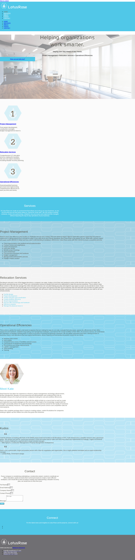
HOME (6, 11)
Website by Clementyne (19, 547)
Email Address (5, 487)
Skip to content (4, 1)
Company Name (5, 490)
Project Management (8, 124)
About (6, 15)
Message (3, 501)
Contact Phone (5, 493)
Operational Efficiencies (9, 182)
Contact (7, 18)
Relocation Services (8, 152)
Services (7, 13)
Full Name (3, 485)
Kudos (6, 16)
